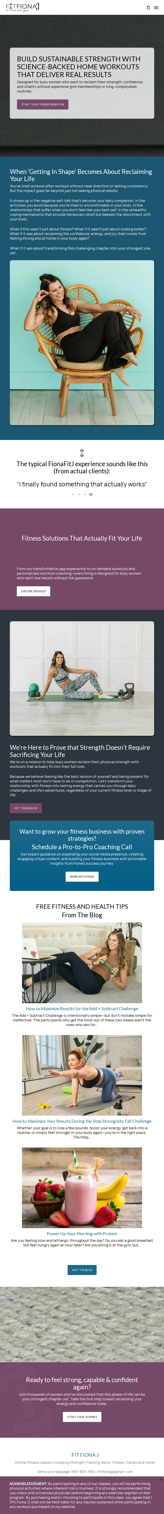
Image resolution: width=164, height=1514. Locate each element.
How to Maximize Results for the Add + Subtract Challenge (82, 1008)
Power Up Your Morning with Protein (82, 1233)
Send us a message (54, 1471)
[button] (156, 7)
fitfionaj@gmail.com (115, 1471)
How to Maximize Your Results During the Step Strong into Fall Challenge (82, 1121)
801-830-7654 (84, 1471)
